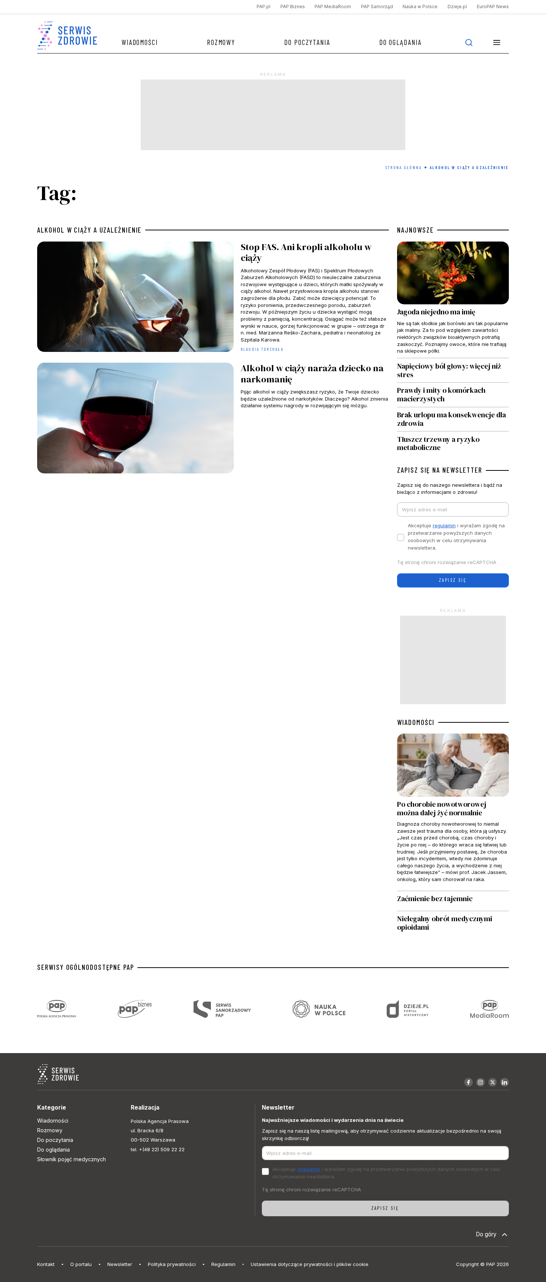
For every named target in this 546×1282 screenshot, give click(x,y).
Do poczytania (307, 42)
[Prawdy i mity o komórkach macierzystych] (452, 395)
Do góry (486, 1234)
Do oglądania (400, 42)
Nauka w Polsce (420, 6)
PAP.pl (263, 6)
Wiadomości (139, 42)
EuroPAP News (493, 6)
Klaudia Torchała (262, 349)
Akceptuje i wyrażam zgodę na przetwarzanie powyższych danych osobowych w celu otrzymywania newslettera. (456, 536)
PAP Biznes (292, 6)
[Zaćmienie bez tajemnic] (452, 901)
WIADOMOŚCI (416, 722)
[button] (497, 42)
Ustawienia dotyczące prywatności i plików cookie (309, 1264)
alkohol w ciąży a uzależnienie (89, 230)
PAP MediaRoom (333, 6)
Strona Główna (404, 167)
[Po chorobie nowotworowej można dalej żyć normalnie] (452, 812)
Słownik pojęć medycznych (71, 1159)
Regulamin (223, 1264)
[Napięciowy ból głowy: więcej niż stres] (452, 370)
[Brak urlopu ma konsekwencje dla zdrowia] (452, 419)
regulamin (444, 525)
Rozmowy (221, 42)
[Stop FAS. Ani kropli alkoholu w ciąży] (213, 299)
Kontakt (46, 1264)
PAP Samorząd (377, 6)
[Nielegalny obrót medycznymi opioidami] (452, 923)
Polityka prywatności (172, 1264)
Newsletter (119, 1264)
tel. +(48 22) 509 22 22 (158, 1149)
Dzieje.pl (457, 6)
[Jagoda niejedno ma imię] (452, 300)
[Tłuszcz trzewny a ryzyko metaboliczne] (452, 441)
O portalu (81, 1264)
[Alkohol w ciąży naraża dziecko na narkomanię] (213, 420)
